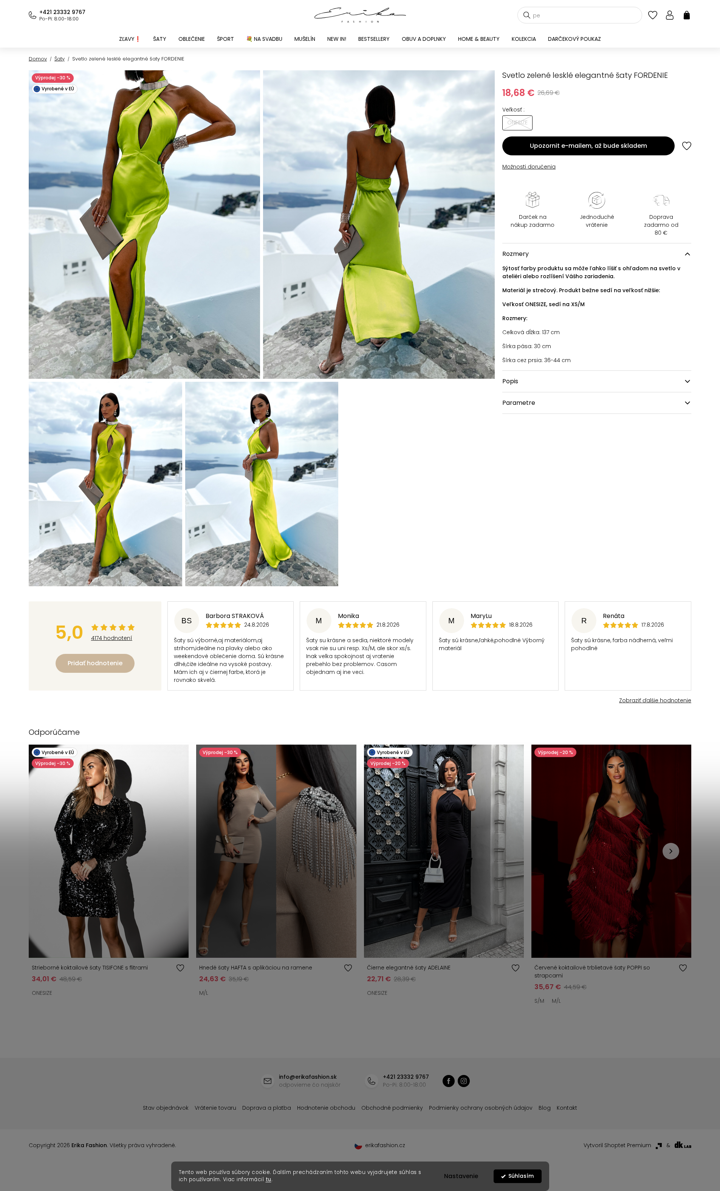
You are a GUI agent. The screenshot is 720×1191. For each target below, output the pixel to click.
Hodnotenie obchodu (326, 1108)
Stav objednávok (166, 1108)
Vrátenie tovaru (215, 1108)
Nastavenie (461, 1176)
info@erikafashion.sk (308, 1077)
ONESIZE (42, 993)
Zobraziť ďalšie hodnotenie (655, 700)
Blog (545, 1108)
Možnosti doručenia (529, 166)
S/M (539, 1001)
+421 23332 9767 (62, 12)
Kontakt (567, 1108)
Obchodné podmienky (392, 1108)
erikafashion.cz (464, 1081)
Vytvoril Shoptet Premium (617, 1145)
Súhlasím (521, 1176)
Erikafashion (449, 1081)
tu (268, 1179)
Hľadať (526, 15)
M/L (203, 993)
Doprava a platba (266, 1108)
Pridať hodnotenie (95, 663)
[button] (671, 851)
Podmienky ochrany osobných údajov (481, 1108)
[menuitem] (130, 39)
